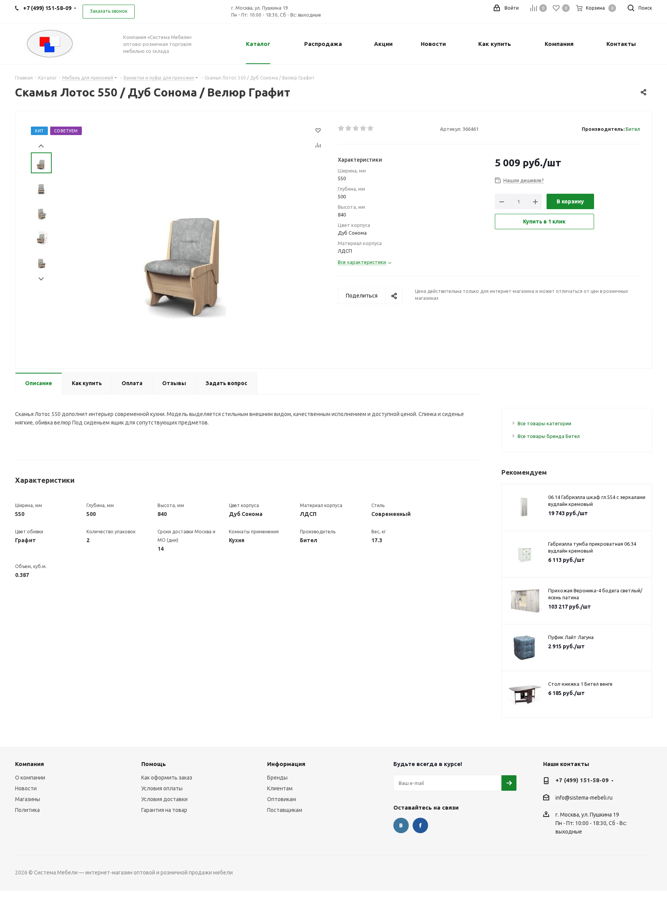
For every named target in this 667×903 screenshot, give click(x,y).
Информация (286, 764)
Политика (27, 810)
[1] (341, 128)
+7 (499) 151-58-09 (582, 780)
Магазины (27, 799)
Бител (633, 129)
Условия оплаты (162, 788)
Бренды (277, 777)
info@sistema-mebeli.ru (584, 798)
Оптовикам (281, 799)
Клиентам (280, 788)
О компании (30, 777)
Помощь (153, 764)
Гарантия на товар (164, 810)
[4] (363, 128)
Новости (26, 788)
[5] (370, 128)
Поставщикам (284, 810)
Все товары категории (544, 423)
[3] (356, 128)
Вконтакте (401, 825)
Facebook (420, 825)
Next (41, 279)
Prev (41, 146)
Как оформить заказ (166, 777)
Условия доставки (164, 799)
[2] (348, 128)
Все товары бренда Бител (549, 436)
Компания (29, 764)
